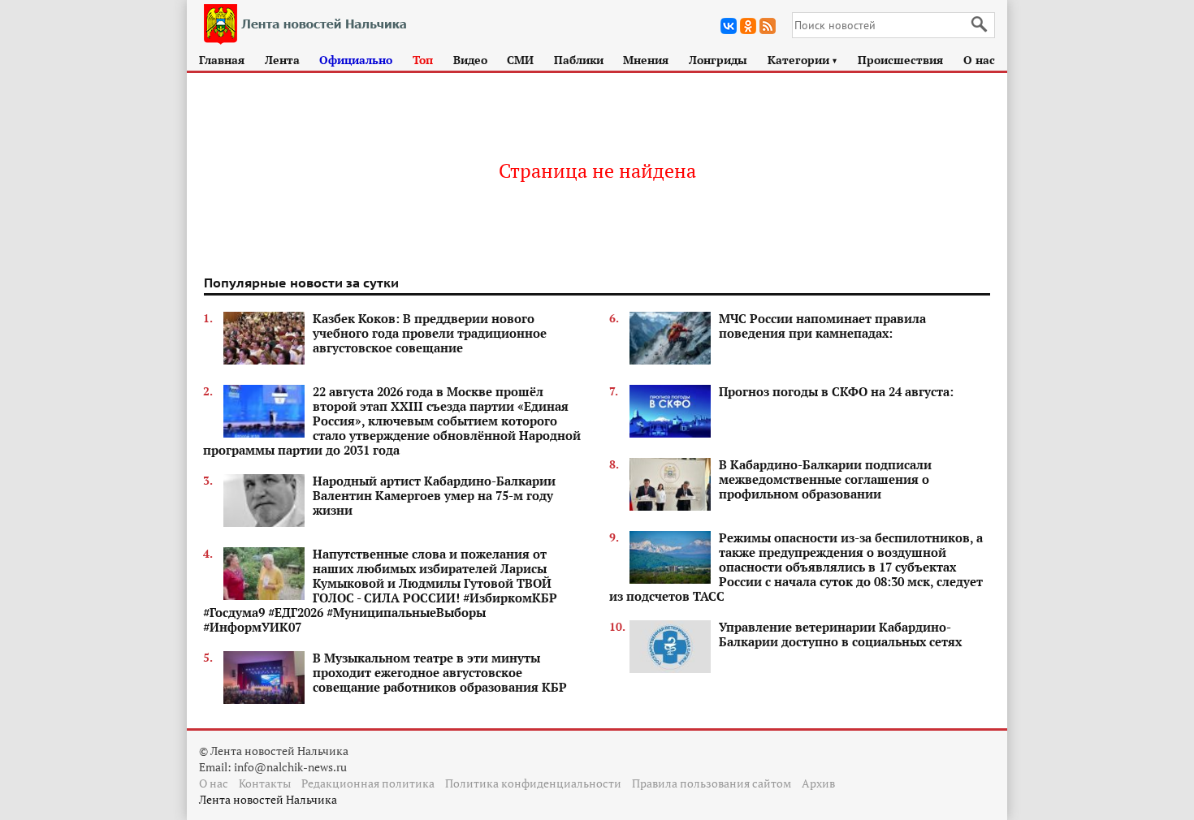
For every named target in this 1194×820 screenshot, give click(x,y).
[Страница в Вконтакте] (728, 26)
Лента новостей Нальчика (268, 799)
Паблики (578, 59)
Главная (221, 59)
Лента (282, 59)
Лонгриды (718, 59)
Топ (423, 59)
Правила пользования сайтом (711, 783)
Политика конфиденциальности (533, 783)
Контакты (265, 783)
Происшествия (900, 59)
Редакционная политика (368, 783)
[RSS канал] (767, 26)
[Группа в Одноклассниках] (748, 26)
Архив (818, 783)
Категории (803, 59)
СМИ (520, 59)
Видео (470, 59)
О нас (979, 59)
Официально (355, 59)
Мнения (645, 59)
